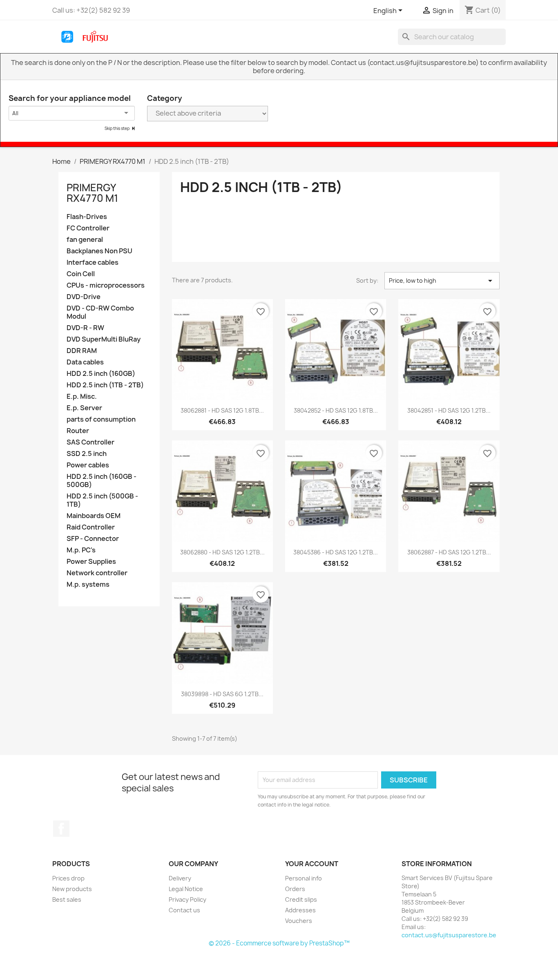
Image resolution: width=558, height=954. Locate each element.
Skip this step (117, 128)
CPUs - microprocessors (106, 285)
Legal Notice (186, 889)
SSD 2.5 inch (87, 453)
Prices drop (68, 878)
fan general (85, 239)
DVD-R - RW (85, 328)
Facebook (61, 828)
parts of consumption (101, 419)
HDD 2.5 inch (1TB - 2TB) (105, 385)
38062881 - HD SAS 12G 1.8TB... (222, 410)
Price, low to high (442, 281)
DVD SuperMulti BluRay (104, 339)
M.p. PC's (81, 550)
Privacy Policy (187, 899)
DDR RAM (82, 350)
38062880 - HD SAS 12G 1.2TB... (222, 552)
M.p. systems (88, 584)
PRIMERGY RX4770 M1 (92, 193)
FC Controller (88, 228)
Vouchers (298, 921)
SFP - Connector (93, 538)
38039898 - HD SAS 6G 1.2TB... (222, 694)
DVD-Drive (83, 297)
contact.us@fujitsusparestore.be (449, 935)
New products (72, 889)
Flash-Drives (87, 216)
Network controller (97, 573)
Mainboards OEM (94, 516)
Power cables (88, 465)
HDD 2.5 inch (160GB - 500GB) (101, 480)
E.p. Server (84, 408)
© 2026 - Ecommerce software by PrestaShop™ (279, 943)
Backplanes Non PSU (99, 251)
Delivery (180, 878)
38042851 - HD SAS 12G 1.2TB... (449, 410)
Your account (311, 863)
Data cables (85, 362)
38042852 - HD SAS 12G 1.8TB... (336, 410)
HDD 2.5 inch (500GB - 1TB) (102, 500)
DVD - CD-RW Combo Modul (100, 312)
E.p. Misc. (82, 396)
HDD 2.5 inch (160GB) (101, 373)
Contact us (184, 910)
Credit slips (301, 899)
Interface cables (92, 262)
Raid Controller (91, 527)
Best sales (66, 899)
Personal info (303, 878)
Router (78, 431)
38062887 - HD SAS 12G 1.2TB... (449, 552)
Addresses (300, 910)
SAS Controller (90, 442)
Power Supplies (91, 561)
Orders (295, 889)
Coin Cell (81, 274)
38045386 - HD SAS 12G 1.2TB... (335, 552)
